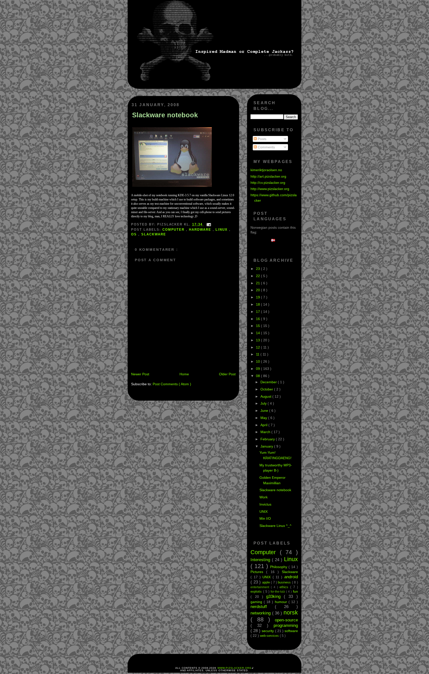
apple (266, 582)
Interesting (261, 559)
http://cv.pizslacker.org (267, 183)
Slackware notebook (165, 115)
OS (134, 234)
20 (258, 290)
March (265, 432)
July (264, 403)
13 (258, 340)
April (264, 425)
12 (258, 347)
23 (258, 269)
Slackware (153, 234)
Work (263, 497)
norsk (291, 612)
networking (261, 612)
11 (258, 354)
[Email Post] (208, 224)
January (267, 446)
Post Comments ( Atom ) (172, 384)
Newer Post (140, 374)
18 (258, 304)
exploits (256, 591)
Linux (222, 229)
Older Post (227, 374)
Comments (266, 147)
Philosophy (279, 567)
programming (286, 625)
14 (258, 333)
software (291, 631)
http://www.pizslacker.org (269, 189)
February (268, 439)
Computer (174, 229)
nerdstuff (262, 606)
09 (258, 369)
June (264, 411)
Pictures (258, 572)
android (291, 576)
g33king (275, 596)
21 (258, 283)
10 (258, 361)
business (285, 582)
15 (258, 326)
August (266, 396)
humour (281, 602)
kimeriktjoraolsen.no (266, 170)
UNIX (263, 512)
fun (295, 591)
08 (258, 376)
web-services (270, 636)
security (268, 631)
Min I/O (265, 518)
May (264, 418)
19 (258, 297)
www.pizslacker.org (234, 668)
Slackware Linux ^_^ (275, 526)
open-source (286, 619)
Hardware (201, 229)
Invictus (265, 504)
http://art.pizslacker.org (268, 176)
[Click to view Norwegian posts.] (274, 240)
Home (184, 374)
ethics (285, 587)
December (269, 382)
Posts (261, 139)
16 (258, 319)
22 (258, 276)
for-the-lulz (278, 591)
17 (258, 312)
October (267, 389)
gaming (257, 602)
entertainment (260, 587)
